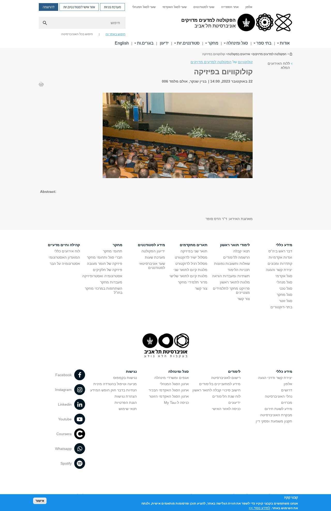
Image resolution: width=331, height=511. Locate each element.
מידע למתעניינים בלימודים (219, 384)
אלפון (248, 7)
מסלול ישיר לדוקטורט (191, 257)
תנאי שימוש (128, 409)
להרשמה (48, 7)
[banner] (165, 24)
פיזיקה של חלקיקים (107, 270)
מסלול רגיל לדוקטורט (191, 263)
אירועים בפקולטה (239, 54)
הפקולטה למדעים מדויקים (270, 54)
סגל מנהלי (284, 282)
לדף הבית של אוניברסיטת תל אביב (290, 54)
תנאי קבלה (241, 251)
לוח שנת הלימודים (226, 396)
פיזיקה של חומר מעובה (104, 263)
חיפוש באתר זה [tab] (115, 34)
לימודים (234, 371)
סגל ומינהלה (237, 43)
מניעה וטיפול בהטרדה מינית (115, 384)
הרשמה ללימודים (236, 257)
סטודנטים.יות (188, 43)
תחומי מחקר (112, 251)
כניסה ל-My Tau (176, 402)
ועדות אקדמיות (280, 257)
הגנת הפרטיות (126, 402)
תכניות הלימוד (239, 270)
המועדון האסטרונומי (64, 257)
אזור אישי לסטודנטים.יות (79, 7)
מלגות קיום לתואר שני (190, 270)
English (122, 43)
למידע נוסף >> (259, 508)
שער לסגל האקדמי (174, 7)
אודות (285, 43)
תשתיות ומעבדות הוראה (231, 276)
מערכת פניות (112, 7)
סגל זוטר (285, 301)
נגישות (131, 371)
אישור (39, 501)
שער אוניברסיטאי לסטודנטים (152, 265)
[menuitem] (249, 7)
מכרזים (286, 402)
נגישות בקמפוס (125, 378)
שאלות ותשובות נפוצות (232, 263)
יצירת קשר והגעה (279, 270)
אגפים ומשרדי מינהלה (171, 378)
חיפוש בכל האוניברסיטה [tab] (77, 34)
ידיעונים (234, 402)
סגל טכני (285, 288)
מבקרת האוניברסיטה (276, 415)
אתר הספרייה (230, 7)
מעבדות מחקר (111, 282)
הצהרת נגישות (126, 396)
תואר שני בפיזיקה (193, 251)
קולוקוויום (245, 62)
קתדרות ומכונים (280, 263)
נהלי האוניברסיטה (278, 396)
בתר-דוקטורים (281, 307)
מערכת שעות (155, 257)
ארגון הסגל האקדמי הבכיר (169, 390)
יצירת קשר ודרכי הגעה (275, 378)
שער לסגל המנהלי (144, 7)
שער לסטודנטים (203, 7)
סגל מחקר (284, 295)
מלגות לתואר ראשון (235, 282)
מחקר (213, 43)
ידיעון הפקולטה (153, 251)
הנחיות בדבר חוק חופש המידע (113, 390)
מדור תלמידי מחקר (192, 282)
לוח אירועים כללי (67, 251)
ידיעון (164, 43)
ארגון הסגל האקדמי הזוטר (169, 396)
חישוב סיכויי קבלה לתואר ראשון (216, 390)
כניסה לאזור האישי (226, 409)
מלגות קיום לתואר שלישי (188, 276)
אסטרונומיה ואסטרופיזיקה (102, 276)
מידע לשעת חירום (278, 409)
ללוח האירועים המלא (279, 65)
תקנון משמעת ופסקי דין (274, 421)
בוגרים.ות (145, 43)
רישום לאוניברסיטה (225, 378)
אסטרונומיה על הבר (65, 263)
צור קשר (243, 299)
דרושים (286, 390)
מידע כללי (284, 371)
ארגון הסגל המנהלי (174, 384)
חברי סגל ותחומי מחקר (104, 257)
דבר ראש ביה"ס (280, 251)
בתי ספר (264, 43)
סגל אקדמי (283, 276)
